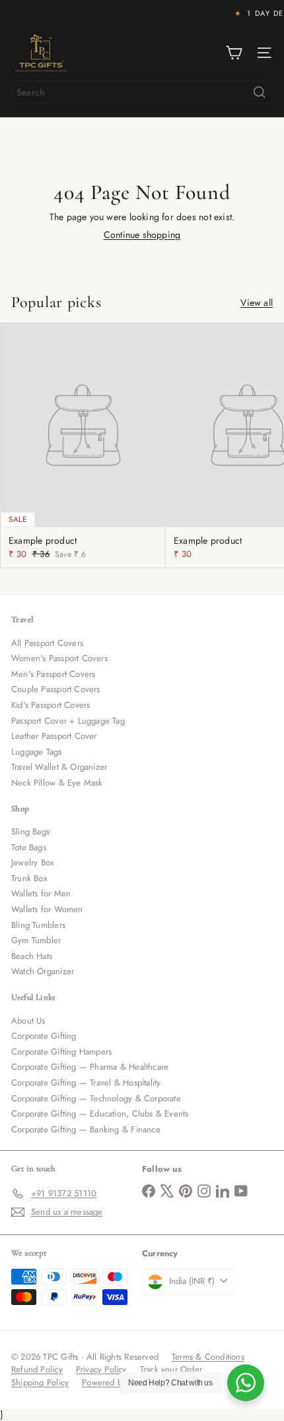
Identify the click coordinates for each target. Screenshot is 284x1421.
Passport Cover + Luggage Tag (68, 720)
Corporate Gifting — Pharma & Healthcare (89, 1066)
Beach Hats (31, 956)
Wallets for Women (47, 909)
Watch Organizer (42, 971)
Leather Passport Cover (54, 736)
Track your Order (171, 1369)
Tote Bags (28, 847)
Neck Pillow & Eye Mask (57, 782)
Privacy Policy (101, 1369)
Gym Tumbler (36, 940)
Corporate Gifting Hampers (61, 1051)
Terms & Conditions (208, 1356)
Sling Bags (30, 831)
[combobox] (142, 92)
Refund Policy (37, 1369)
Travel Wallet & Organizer (59, 767)
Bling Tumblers (38, 925)
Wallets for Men (41, 893)
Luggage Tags (36, 751)
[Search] (259, 92)
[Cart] (234, 53)
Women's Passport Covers (59, 658)
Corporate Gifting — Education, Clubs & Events (99, 1113)
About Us (28, 1020)
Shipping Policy (40, 1382)
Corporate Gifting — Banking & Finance (85, 1129)
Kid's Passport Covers (50, 705)
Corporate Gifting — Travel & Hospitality (85, 1082)
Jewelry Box (32, 862)
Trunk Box (29, 878)
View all (256, 302)
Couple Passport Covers (55, 689)
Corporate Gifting (44, 1036)
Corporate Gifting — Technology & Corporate (96, 1098)
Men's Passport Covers (53, 674)
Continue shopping (142, 234)
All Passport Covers (47, 643)
